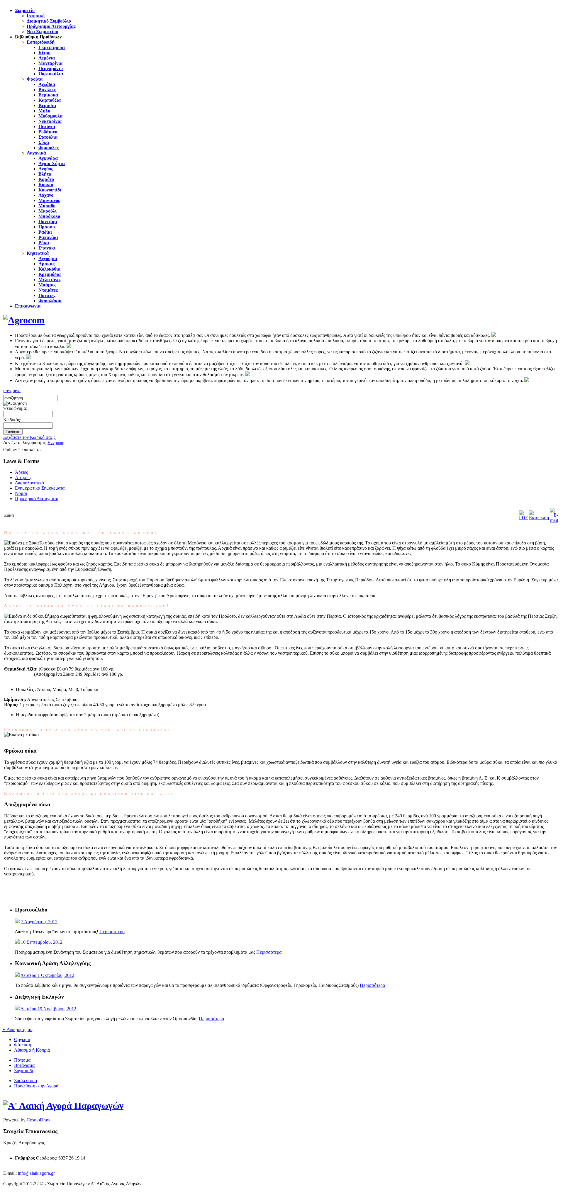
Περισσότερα (112, 931)
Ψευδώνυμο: (15, 408)
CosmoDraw (38, 1119)
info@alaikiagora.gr (36, 1173)
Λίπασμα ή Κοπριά (32, 1050)
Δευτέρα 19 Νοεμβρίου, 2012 (48, 1008)
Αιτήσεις (23, 477)
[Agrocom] (24, 320)
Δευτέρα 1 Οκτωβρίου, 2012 (47, 975)
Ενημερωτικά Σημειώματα (40, 488)
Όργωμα (22, 1039)
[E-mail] (554, 520)
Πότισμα (22, 1059)
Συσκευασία (25, 1080)
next (17, 390)
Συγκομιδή (24, 1070)
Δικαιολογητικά (29, 482)
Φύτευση (22, 1044)
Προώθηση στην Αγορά (36, 1085)
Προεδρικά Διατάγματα (36, 498)
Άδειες (21, 472)
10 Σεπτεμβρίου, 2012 (41, 942)
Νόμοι (21, 493)
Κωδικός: (12, 419)
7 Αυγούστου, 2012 (39, 921)
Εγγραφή (56, 442)
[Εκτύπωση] (539, 517)
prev (7, 390)
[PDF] (523, 517)
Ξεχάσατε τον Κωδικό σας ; (29, 437)
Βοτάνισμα (24, 1065)
